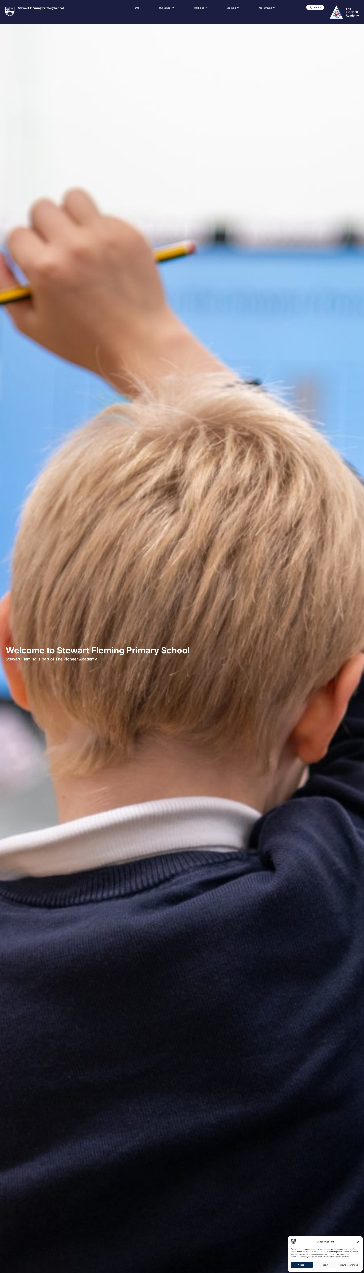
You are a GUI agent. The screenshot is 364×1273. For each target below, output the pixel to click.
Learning (231, 7)
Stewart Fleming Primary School (41, 8)
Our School (165, 7)
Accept (301, 1264)
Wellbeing (199, 7)
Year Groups (265, 7)
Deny (325, 1264)
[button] (358, 1241)
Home (136, 7)
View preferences (349, 1264)
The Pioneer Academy (76, 659)
